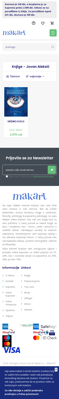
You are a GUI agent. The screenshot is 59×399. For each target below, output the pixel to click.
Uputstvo (10, 310)
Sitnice (27, 303)
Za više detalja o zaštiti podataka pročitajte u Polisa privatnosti (24, 392)
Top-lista (29, 286)
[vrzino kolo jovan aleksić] (16, 102)
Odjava (9, 315)
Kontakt (10, 281)
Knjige (27, 275)
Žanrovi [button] (15, 76)
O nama (10, 275)
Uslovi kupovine (10, 294)
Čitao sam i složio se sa (30, 176)
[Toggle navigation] (53, 32)
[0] (52, 23)
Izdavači (28, 309)
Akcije (27, 292)
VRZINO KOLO (15, 121)
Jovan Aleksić (15, 129)
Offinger (28, 298)
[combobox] (38, 76)
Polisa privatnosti (11, 303)
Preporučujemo (31, 281)
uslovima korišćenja (43, 176)
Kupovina (10, 286)
